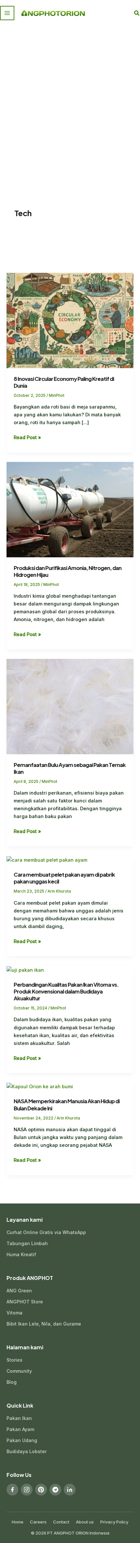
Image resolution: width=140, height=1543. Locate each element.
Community (19, 1371)
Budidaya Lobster (27, 1451)
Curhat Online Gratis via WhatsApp (46, 1232)
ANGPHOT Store (25, 1301)
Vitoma (14, 1312)
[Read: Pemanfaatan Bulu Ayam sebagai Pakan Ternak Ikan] (70, 706)
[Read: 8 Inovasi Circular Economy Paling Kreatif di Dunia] (70, 320)
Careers (38, 1521)
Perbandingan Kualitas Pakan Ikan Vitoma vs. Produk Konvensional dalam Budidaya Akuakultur (66, 991)
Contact (61, 1521)
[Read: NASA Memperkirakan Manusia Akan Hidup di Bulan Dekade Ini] (40, 1086)
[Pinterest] (41, 1489)
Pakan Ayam (20, 1429)
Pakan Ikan (19, 1418)
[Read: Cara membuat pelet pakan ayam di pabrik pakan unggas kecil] (47, 860)
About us (85, 1521)
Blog (12, 1382)
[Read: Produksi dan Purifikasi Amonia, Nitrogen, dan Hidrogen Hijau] (70, 509)
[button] (137, 13)
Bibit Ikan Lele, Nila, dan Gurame (44, 1324)
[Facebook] (12, 1489)
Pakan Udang (22, 1440)
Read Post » (27, 437)
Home (17, 1521)
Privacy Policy (114, 1521)
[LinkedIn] (70, 1489)
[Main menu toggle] (7, 13)
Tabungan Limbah (27, 1243)
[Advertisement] (70, 99)
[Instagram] (27, 1489)
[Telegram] (55, 1489)
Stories (14, 1360)
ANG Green (19, 1290)
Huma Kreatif (21, 1254)
